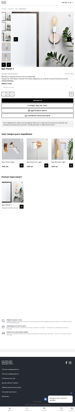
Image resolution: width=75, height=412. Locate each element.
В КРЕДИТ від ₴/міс (37, 105)
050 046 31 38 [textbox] (66, 2)
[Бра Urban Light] (13, 149)
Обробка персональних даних (11, 387)
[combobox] (66, 2)
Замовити (37, 100)
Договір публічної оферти (10, 383)
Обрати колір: (7, 83)
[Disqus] (37, 235)
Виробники (5, 396)
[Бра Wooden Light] (62, 149)
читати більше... (8, 80)
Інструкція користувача (9, 392)
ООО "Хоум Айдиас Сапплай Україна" (37, 405)
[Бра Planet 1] (13, 192)
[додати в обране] (71, 94)
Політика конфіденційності (10, 369)
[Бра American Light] (37, 149)
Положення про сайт (8, 378)
